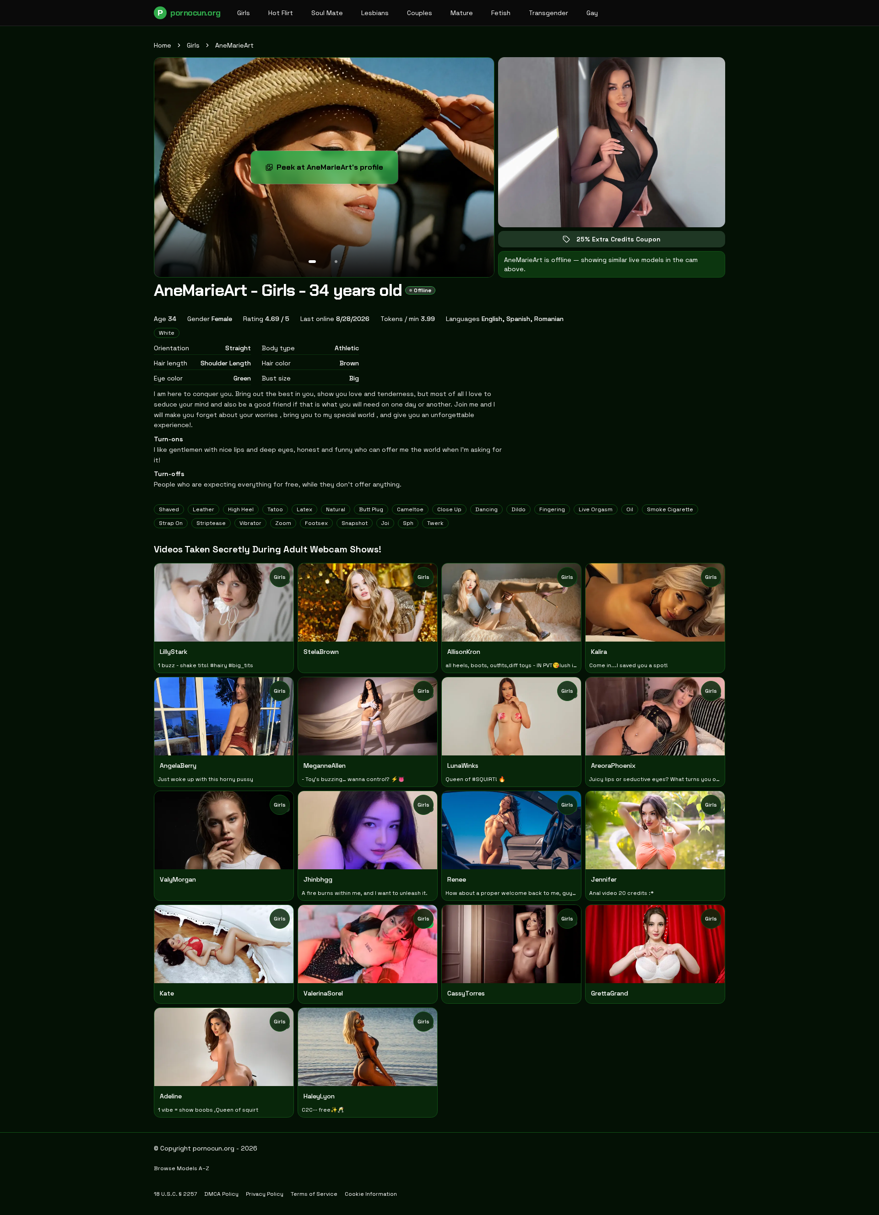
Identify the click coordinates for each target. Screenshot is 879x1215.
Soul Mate (327, 13)
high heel (241, 509)
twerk (435, 523)
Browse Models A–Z (181, 1168)
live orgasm (596, 509)
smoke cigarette (670, 509)
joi (385, 523)
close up (449, 509)
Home (162, 45)
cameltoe (410, 509)
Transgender (548, 13)
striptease (211, 523)
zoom (283, 523)
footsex (316, 523)
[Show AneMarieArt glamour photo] (336, 262)
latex (304, 509)
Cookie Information (371, 1194)
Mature (461, 13)
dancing (486, 509)
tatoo (275, 509)
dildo (518, 509)
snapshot (355, 523)
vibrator (250, 523)
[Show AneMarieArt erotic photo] (312, 262)
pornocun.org (188, 12)
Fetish (500, 13)
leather (203, 509)
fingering (552, 509)
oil (629, 509)
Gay (592, 13)
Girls (243, 13)
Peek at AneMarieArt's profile (334, 169)
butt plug (371, 509)
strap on (171, 523)
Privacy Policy (264, 1194)
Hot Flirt (280, 13)
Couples (419, 13)
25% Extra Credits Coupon (624, 241)
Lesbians (375, 13)
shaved (169, 509)
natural (335, 509)
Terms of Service (314, 1194)
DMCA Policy (221, 1194)
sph (408, 523)
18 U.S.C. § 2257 (175, 1194)
